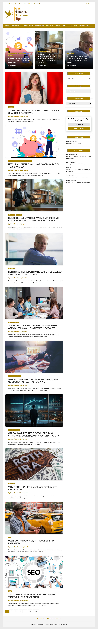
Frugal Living (73, 25)
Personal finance (15, 25)
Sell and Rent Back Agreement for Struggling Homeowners (78, 170)
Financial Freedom (28, 25)
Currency (11, 429)
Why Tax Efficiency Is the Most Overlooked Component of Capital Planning (33, 380)
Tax (19, 376)
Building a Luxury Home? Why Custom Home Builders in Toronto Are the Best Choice (48, 59)
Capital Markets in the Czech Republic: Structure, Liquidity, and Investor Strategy (33, 434)
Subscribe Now (78, 128)
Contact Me (37, 3)
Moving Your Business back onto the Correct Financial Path (78, 157)
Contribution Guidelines (21, 3)
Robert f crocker (70, 154)
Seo (10, 322)
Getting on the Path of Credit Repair (76, 164)
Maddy (68, 167)
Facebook (41, 619)
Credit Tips (65, 25)
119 (30, 611)
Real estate (48, 51)
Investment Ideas (39, 25)
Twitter (50, 619)
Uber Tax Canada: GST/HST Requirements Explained (31, 542)
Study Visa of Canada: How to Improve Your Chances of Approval (33, 111)
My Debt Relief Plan (71, 141)
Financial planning (12, 53)
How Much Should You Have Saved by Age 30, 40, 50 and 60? (19, 61)
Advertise (30, 3)
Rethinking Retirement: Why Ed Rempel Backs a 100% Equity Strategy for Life (78, 60)
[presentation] (7, 49)
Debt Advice (49, 25)
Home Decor (41, 51)
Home (7, 25)
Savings (10, 55)
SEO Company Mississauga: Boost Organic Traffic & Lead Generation (32, 595)
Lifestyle (57, 25)
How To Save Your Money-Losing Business (78, 182)
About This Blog (9, 3)
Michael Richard (70, 180)
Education (11, 107)
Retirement (70, 53)
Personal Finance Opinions (73, 143)
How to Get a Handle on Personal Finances (78, 177)
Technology (15, 322)
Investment (17, 429)
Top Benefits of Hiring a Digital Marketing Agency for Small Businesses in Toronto (32, 326)
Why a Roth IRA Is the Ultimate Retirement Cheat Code (32, 488)
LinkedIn (58, 619)
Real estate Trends (84, 25)
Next (36, 611)
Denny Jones (13, 65)
